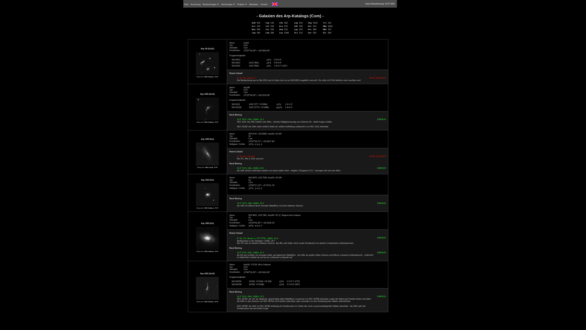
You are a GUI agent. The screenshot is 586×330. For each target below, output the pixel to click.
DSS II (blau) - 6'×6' (211, 77)
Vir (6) (327, 33)
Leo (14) (284, 33)
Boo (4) (256, 29)
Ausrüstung (195, 4)
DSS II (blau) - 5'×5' (211, 122)
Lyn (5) (298, 29)
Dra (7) (283, 26)
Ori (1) (298, 33)
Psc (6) (312, 29)
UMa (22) (328, 26)
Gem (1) (283, 29)
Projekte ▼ (242, 4)
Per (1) (312, 26)
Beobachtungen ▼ (211, 4)
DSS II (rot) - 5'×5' (211, 167)
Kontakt (264, 4)
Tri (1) (327, 23)
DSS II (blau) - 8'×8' (211, 301)
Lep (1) (298, 23)
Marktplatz (254, 4)
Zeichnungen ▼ (228, 4)
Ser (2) (312, 33)
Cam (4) (256, 33)
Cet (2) (270, 26)
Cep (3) (270, 23)
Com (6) (270, 33)
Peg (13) (313, 23)
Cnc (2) (270, 29)
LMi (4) (298, 26)
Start (186, 4)
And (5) (256, 23)
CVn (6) (283, 23)
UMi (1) (327, 29)
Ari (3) (256, 26)
